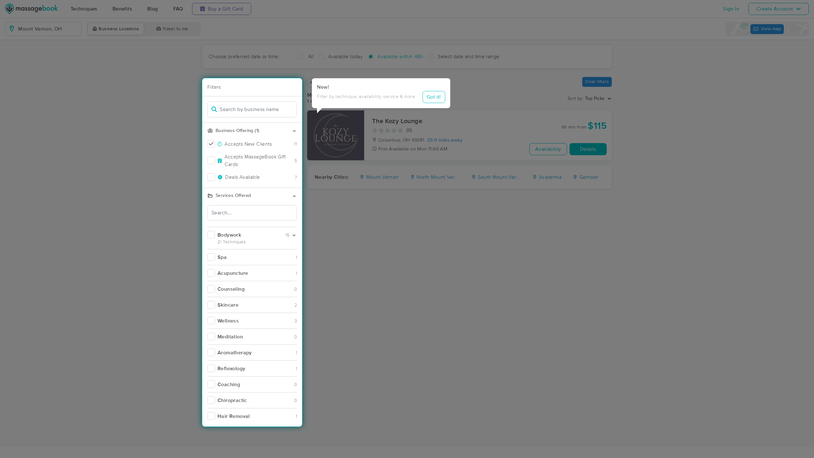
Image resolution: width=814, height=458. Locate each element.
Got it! (434, 97)
